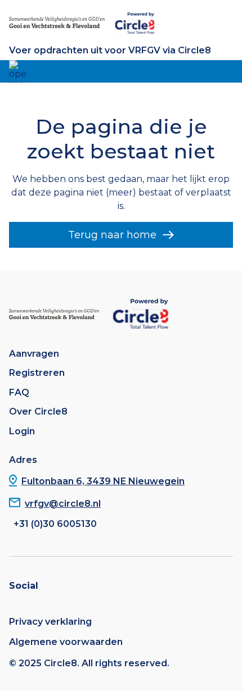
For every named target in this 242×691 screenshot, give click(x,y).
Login (22, 431)
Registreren (37, 373)
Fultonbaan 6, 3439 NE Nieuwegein (103, 481)
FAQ (19, 393)
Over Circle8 (38, 412)
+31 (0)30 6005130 (55, 524)
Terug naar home (112, 235)
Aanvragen (34, 354)
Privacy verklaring (50, 621)
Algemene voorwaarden (66, 642)
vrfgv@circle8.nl (63, 503)
